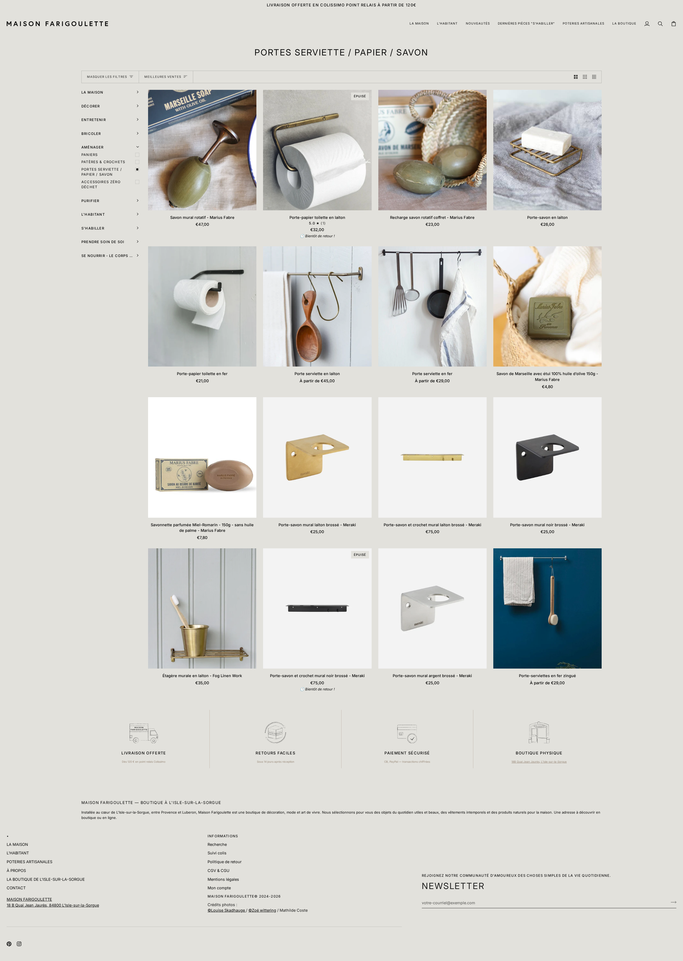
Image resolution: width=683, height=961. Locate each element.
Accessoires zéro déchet (101, 184)
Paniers (89, 154)
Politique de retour (224, 861)
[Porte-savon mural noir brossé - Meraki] (547, 457)
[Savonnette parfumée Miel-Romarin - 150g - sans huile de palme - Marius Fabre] (202, 457)
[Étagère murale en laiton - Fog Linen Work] (202, 608)
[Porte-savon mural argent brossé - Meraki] (432, 608)
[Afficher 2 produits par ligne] (576, 77)
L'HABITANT (18, 853)
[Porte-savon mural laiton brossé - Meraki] (317, 457)
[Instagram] (19, 944)
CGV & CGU (218, 870)
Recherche (217, 844)
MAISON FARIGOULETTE (29, 899)
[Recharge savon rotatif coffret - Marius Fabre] (432, 150)
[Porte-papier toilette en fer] (202, 306)
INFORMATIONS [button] (223, 836)
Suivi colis (217, 853)
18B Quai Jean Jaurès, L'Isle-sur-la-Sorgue (539, 761)
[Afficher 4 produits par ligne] (596, 77)
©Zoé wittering (262, 910)
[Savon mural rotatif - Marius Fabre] (202, 150)
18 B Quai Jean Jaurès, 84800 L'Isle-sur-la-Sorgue (53, 905)
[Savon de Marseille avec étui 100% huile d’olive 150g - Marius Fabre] (547, 306)
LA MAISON (17, 844)
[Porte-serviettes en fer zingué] (547, 608)
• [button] (8, 836)
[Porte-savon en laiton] (547, 150)
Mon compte (219, 888)
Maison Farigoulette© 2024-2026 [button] (244, 896)
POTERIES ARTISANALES (29, 861)
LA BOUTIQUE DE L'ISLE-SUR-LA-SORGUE (46, 879)
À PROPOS (16, 870)
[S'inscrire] (672, 902)
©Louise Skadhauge (227, 910)
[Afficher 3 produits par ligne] (585, 77)
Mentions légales (223, 879)
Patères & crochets (103, 162)
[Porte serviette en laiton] (317, 306)
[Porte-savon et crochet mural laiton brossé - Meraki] (432, 457)
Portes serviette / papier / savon (101, 172)
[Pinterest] (9, 944)
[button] (419, 24)
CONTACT (16, 888)
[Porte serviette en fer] (432, 306)
